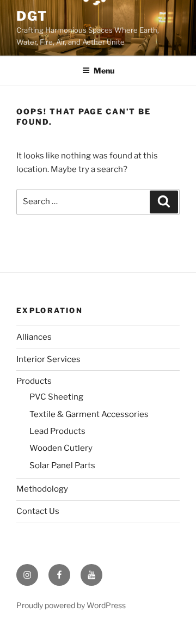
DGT (32, 16)
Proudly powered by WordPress (71, 605)
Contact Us (37, 511)
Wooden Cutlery (61, 448)
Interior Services (48, 359)
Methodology (42, 489)
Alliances (34, 337)
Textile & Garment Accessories (89, 414)
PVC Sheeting (56, 397)
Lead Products (57, 431)
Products (34, 381)
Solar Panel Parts (62, 465)
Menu (104, 70)
